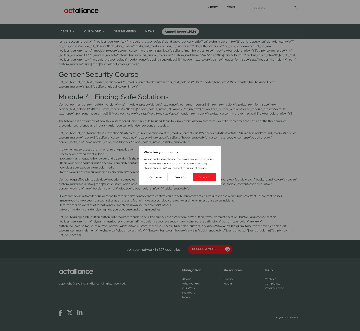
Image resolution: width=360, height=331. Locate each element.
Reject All (180, 177)
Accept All (205, 177)
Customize (155, 177)
